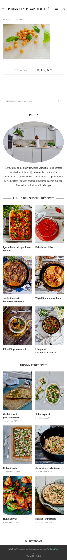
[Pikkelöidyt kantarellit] (17, 325)
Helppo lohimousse (45, 518)
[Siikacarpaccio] (49, 390)
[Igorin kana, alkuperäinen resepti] (17, 224)
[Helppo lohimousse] (49, 495)
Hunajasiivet (10, 518)
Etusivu (6, 19)
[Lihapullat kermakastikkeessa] (49, 325)
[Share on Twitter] (44, 70)
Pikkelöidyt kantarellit (14, 349)
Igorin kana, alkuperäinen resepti (17, 249)
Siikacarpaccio (43, 414)
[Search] (63, 9)
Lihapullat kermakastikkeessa (45, 351)
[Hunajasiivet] (17, 495)
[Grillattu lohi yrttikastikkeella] (17, 390)
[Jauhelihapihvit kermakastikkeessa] (17, 275)
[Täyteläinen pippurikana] (49, 275)
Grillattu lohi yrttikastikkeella (11, 416)
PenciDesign (55, 549)
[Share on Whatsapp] (51, 70)
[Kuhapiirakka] (17, 444)
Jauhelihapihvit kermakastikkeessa (13, 300)
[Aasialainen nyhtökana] (49, 444)
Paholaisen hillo (44, 247)
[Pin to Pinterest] (48, 70)
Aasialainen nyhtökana (47, 468)
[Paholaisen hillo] (49, 224)
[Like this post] (38, 70)
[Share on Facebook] (41, 70)
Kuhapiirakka (10, 468)
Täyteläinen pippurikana (48, 298)
